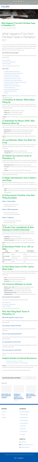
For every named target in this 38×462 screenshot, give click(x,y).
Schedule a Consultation (6, 63)
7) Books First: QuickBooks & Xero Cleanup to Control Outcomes (15, 82)
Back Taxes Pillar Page (6, 60)
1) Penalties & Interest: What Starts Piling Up (12, 71)
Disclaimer (6, 92)
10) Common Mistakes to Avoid (9, 87)
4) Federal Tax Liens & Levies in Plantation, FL (12, 76)
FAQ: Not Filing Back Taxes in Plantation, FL (11, 89)
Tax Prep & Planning (23, 431)
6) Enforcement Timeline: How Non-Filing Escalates (13, 80)
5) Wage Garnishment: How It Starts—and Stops (12, 78)
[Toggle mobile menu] (36, 7)
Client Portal (4, 417)
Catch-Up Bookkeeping (24, 420)
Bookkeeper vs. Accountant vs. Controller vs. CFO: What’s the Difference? (19, 389)
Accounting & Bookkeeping (24, 411)
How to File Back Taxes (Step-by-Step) (8, 61)
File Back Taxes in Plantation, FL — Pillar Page (14, 361)
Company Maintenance (24, 423)
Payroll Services (23, 428)
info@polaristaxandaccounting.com (26, 444)
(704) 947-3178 (23, 442)
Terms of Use (31, 454)
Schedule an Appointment (24, 447)
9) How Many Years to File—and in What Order (12, 85)
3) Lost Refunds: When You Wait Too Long (11, 75)
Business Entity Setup (24, 417)
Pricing (3, 414)
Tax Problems (22, 434)
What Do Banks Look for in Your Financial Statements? (7, 389)
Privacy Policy (27, 454)
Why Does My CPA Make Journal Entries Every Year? (31, 389)
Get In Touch (4, 411)
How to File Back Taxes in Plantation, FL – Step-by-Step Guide (17, 95)
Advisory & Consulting (24, 414)
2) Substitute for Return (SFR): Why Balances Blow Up (13, 73)
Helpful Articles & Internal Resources (10, 91)
